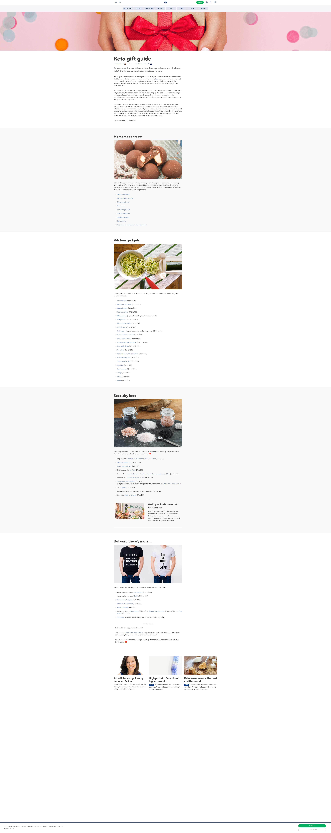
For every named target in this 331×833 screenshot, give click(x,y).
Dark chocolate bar (124, 466)
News (181, 8)
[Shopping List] (211, 2)
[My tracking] (207, 2)
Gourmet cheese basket (126, 481)
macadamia (160, 474)
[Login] (215, 2)
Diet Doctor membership (134, 633)
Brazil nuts (131, 459)
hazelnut (136, 474)
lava (142, 478)
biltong (133, 495)
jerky (127, 495)
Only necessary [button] (312, 829)
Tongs (119, 373)
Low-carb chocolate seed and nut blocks (131, 225)
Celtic (129, 478)
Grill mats (120, 331)
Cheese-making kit (124, 462)
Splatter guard (122, 369)
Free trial (200, 2)
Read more (60, 826)
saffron (132, 470)
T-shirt (136, 596)
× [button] (329, 824)
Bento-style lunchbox (125, 604)
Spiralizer (120, 365)
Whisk (119, 377)
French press (122, 327)
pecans (153, 459)
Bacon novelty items (124, 600)
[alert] (165, 827)
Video (170, 8)
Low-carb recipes (127, 8)
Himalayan (135, 478)
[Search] (120, 2)
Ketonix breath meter (156, 611)
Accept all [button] (312, 825)
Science (203, 8)
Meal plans (138, 8)
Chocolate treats (123, 194)
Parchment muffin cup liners (127, 354)
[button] (33, 828)
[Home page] (165, 2)
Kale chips (121, 206)
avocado (129, 474)
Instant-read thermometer (126, 342)
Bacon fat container (124, 304)
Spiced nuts (121, 221)
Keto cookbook (122, 607)
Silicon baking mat (124, 358)
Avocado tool (122, 301)
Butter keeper (122, 308)
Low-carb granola (123, 210)
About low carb (149, 8)
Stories (192, 8)
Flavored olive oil (123, 202)
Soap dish (120, 617)
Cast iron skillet (122, 312)
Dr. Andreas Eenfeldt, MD (143, 63)
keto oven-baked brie (172, 484)
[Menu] (116, 2)
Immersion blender (124, 339)
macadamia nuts (142, 459)
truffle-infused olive (147, 474)
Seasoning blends (123, 213)
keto (157, 79)
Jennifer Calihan (119, 63)
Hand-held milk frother (125, 335)
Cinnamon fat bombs (125, 198)
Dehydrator (121, 320)
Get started (160, 8)
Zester (119, 380)
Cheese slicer (122, 316)
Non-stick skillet (123, 346)
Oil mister (120, 350)
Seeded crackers (123, 217)
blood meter (134, 611)
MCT (168, 474)
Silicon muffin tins (123, 361)
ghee (124, 487)
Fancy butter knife (124, 323)
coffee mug (138, 592)
